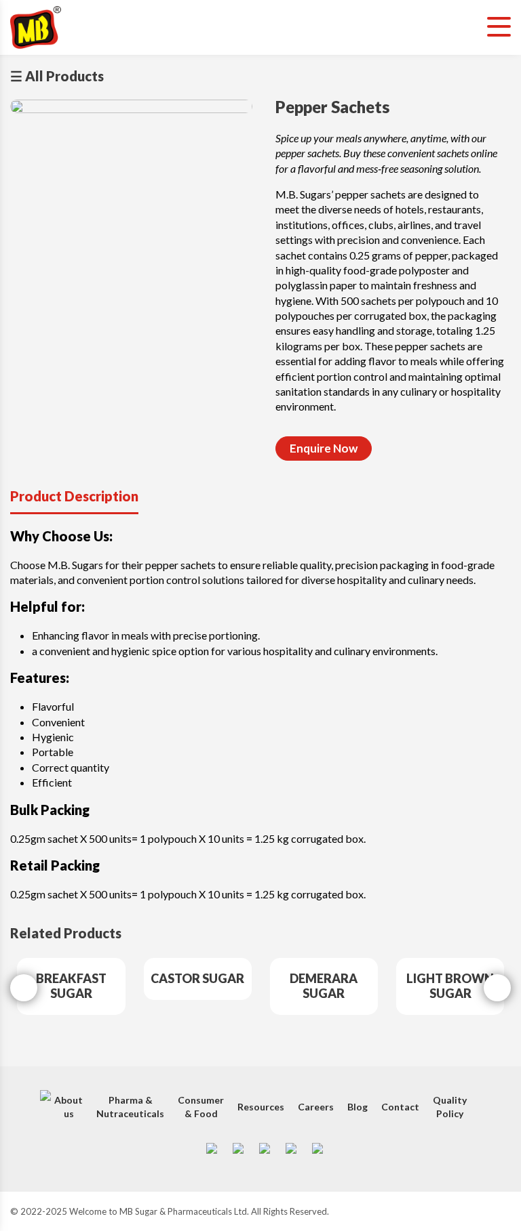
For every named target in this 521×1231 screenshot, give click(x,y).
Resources (260, 1106)
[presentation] (23, 987)
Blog (357, 1106)
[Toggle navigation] (499, 27)
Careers (316, 1106)
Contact (400, 1106)
